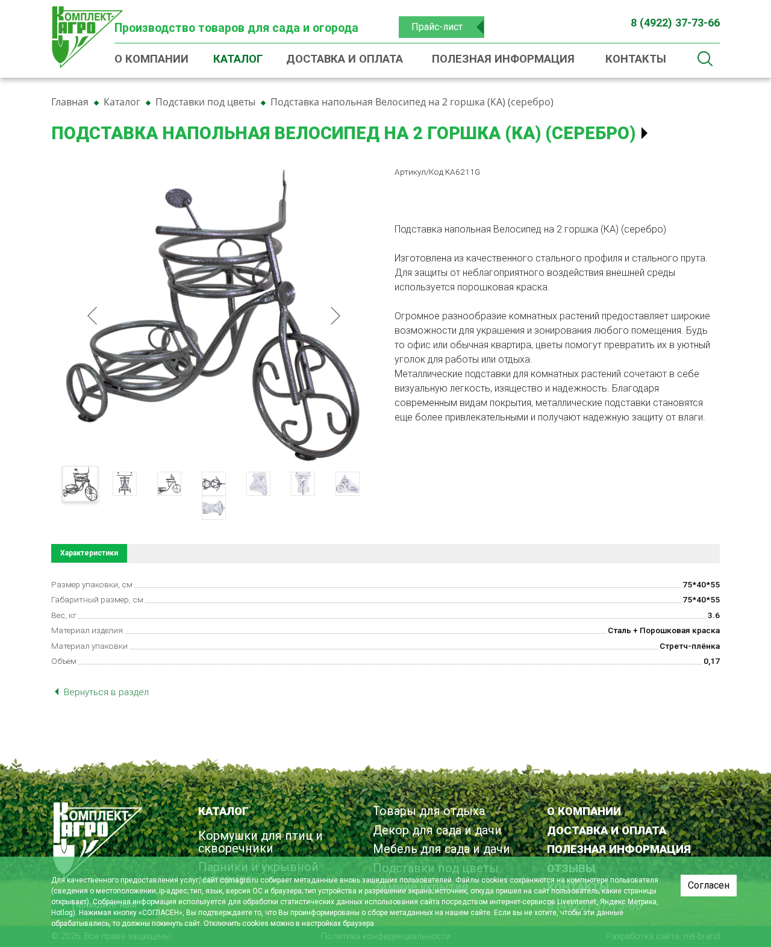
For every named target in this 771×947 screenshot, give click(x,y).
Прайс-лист (437, 27)
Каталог (238, 58)
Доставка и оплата (344, 58)
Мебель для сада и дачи (441, 849)
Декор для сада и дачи (437, 830)
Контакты (635, 58)
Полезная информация (503, 58)
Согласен (708, 885)
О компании (151, 58)
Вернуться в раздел (105, 692)
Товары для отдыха (429, 811)
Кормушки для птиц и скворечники (260, 842)
